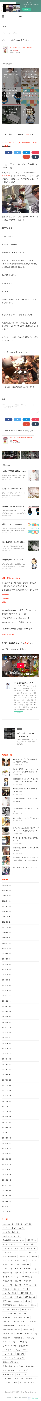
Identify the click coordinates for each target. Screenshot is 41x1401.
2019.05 (6, 980)
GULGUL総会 (27, 1277)
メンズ (32, 1260)
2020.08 (6, 938)
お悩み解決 (8, 1325)
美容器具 (7, 1281)
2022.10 (6, 890)
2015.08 (6, 1212)
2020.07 (6, 943)
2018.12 (6, 1001)
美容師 (28, 1281)
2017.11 (6, 1069)
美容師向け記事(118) (20, 405)
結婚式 (18, 1273)
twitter (4, 602)
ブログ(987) (14, 407)
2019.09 (6, 964)
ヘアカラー (20, 1350)
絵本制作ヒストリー (11, 1236)
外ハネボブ (20, 1260)
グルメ (30, 1366)
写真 (19, 1378)
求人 (18, 1285)
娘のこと (31, 1248)
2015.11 (6, 1196)
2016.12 (6, 1127)
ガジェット (8, 1370)
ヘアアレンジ (31, 1333)
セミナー (22, 1370)
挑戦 (32, 1252)
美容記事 (8, 1374)
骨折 (19, 1224)
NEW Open (30, 1297)
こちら (27, 134)
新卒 (33, 1305)
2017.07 (6, 1090)
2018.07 (6, 1027)
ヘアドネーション (21, 1317)
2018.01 (6, 1059)
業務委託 (23, 1256)
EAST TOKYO (9, 1305)
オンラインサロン (11, 1264)
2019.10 (6, 959)
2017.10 (6, 1075)
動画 (33, 1321)
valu (27, 1301)
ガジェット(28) (30, 405)
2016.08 (6, 1148)
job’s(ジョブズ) (10, 1252)
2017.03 (6, 1111)
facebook (5, 594)
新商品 (7, 1338)
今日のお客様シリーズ (13, 1366)
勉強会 (23, 1305)
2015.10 (6, 1201)
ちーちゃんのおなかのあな (13, 1228)
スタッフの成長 (9, 1256)
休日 (20, 1354)
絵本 (28, 1224)
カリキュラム (30, 1285)
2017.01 (6, 1122)
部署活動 (24, 1346)
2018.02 (6, 1053)
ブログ (7, 1378)
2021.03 (6, 927)
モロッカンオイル (20, 1289)
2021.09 (6, 917)
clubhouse (8, 1224)
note (34, 1256)
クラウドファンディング (13, 1248)
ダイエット (27, 1309)
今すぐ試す (26, 9)
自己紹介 (22, 1342)
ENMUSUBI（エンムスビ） (13, 1240)
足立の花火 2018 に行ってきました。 (25, 867)
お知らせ (31, 1378)
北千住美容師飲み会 (11, 1329)
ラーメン (7, 1285)
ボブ (18, 1268)
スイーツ (7, 1297)
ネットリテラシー (10, 1277)
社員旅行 (31, 1240)
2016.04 (6, 1169)
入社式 (6, 1289)
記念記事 (19, 1338)
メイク (22, 1313)
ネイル (18, 1301)
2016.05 (6, 1164)
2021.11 (6, 906)
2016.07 (6, 1154)
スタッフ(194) (11, 405)
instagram (5, 598)
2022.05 (6, 895)
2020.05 (6, 948)
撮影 (30, 1338)
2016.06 (6, 1159)
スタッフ (8, 1354)
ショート (7, 1268)
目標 (6, 1321)
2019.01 (6, 996)
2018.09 (6, 1017)
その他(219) (8, 407)
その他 (21, 1374)
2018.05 (6, 1038)
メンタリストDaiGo (11, 1232)
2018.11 (6, 1006)
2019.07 (6, 974)
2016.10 (6, 1138)
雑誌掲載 (7, 1273)
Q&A (19, 1333)
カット (7, 1317)
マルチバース (31, 1273)
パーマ (7, 1350)
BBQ (23, 1252)
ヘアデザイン (30, 1268)
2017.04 (6, 1106)
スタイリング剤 (9, 1293)
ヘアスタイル (10, 1382)
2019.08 (6, 969)
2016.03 (6, 1175)
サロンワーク (9, 1346)
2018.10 (6, 1011)
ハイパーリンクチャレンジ (13, 1358)
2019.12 (6, 953)
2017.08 (6, 1085)
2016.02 (6, 1180)
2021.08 (6, 922)
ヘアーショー (9, 1342)
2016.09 (6, 1143)
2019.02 (6, 990)
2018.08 (6, 1022)
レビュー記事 (9, 1313)
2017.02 (6, 1117)
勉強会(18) (4, 405)
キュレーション (27, 1382)
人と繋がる (23, 1325)
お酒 (18, 1297)
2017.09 (6, 1080)
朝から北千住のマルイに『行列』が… (26, 818)
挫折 (18, 1281)
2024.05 (6, 885)
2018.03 (6, 1048)
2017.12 (6, 1064)
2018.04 (6, 1043)
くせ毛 (25, 1264)
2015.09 (6, 1206)
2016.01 (6, 1185)
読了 (6, 1309)
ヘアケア (7, 1260)
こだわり (8, 1333)
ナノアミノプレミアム (12, 1244)
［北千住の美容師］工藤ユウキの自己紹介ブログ (18, 471)
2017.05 (6, 1101)
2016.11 (6, 1133)
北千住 (7, 1301)
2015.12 (6, 1190)
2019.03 (6, 985)
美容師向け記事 (10, 1362)
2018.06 (6, 1032)
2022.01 (6, 901)
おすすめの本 (30, 1244)
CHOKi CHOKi (25, 1293)
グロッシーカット (19, 1321)
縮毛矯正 (27, 1329)
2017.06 (6, 1096)
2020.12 (6, 932)
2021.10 (6, 911)
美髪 (15, 1309)
